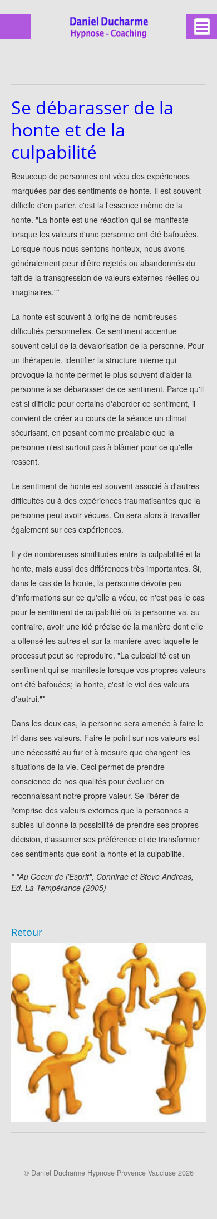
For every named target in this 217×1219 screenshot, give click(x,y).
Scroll (104, 1191)
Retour (26, 932)
